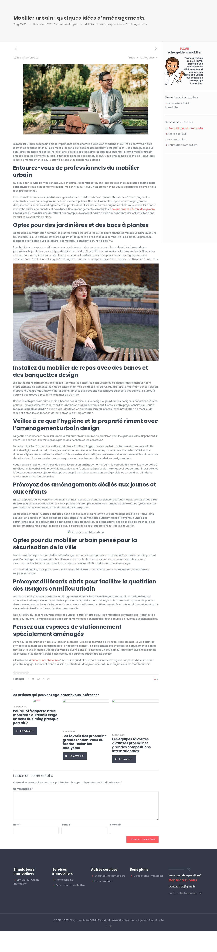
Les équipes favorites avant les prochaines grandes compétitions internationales (131, 745)
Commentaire (23, 789)
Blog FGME (20, 24)
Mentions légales (135, 920)
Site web (115, 824)
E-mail (66, 824)
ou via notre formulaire (183, 893)
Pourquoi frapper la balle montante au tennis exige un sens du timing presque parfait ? (35, 717)
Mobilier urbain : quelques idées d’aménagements (116, 24)
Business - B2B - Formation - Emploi (55, 24)
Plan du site (156, 920)
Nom (17, 824)
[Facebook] (106, 926)
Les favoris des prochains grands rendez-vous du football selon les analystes (84, 742)
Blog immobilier (79, 920)
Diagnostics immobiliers (110, 875)
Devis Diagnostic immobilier (186, 128)
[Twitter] (110, 926)
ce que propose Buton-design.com (133, 209)
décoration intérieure (44, 660)
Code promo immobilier (148, 875)
